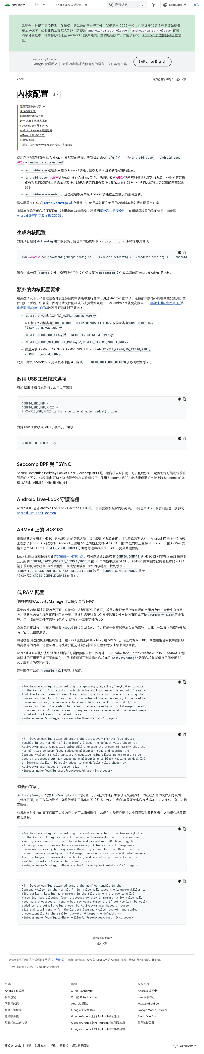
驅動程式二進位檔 (16, 1022)
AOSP (20, 79)
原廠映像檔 (12, 1016)
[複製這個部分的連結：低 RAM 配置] (48, 592)
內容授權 (58, 959)
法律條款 (40, 1045)
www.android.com (149, 1003)
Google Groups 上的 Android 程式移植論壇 (98, 1029)
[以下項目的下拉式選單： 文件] (45, 5)
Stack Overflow (147, 1016)
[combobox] (127, 4)
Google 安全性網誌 (83, 1010)
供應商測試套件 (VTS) (32, 308)
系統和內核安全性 (112, 211)
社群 (28, 1045)
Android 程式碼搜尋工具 (71, 5)
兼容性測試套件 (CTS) (165, 303)
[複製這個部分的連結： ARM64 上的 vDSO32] (68, 530)
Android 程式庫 (14, 991)
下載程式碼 (12, 1003)
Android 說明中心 (149, 991)
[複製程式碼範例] (184, 252)
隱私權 (64, 1045)
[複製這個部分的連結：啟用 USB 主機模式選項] (71, 379)
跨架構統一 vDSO (66, 557)
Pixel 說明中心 (146, 997)
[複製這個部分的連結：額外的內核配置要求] (64, 290)
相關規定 (10, 997)
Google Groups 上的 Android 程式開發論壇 (98, 1022)
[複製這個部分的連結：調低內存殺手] (45, 787)
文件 (37, 5)
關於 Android (13, 1045)
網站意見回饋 (80, 1045)
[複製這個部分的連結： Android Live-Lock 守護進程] (83, 499)
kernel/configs (55, 203)
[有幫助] (178, 79)
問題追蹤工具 (146, 1022)
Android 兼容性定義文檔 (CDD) (39, 216)
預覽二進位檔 (13, 1010)
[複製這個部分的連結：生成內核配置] (50, 232)
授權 (53, 1045)
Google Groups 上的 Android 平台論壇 (95, 1016)
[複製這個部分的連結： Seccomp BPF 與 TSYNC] (75, 464)
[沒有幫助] (184, 79)
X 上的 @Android (82, 991)
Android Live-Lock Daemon (36, 513)
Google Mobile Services (152, 1010)
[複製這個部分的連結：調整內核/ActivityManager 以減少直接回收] (98, 601)
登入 (196, 5)
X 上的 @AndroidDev (84, 997)
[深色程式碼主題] (179, 252)
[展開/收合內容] (44, 106)
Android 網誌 (79, 1003)
